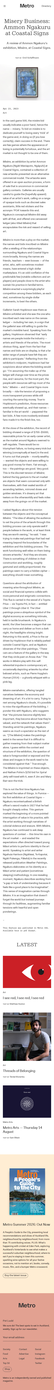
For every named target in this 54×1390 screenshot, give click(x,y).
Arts (5, 1358)
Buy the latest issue (15, 1275)
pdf (25, 930)
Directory (46, 6)
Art (5, 112)
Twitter (38, 1363)
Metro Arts (8, 1122)
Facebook (40, 1358)
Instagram (40, 1353)
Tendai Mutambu (14, 1076)
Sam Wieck (11, 1137)
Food (5, 1353)
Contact (23, 1349)
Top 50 (6, 1363)
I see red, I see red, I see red (23, 998)
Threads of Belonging (19, 1071)
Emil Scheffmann (31, 57)
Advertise (24, 1353)
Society (6, 1349)
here (16, 930)
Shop (7, 1369)
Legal (21, 1358)
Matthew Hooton (14, 1004)
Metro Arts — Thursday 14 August (22, 1129)
